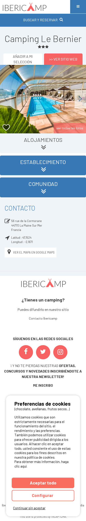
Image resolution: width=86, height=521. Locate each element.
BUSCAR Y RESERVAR (40, 20)
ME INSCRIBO (43, 385)
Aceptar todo (43, 482)
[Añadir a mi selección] (6, 128)
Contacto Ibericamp (43, 318)
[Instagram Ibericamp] (60, 352)
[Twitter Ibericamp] (43, 352)
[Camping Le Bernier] (43, 99)
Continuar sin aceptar (29, 508)
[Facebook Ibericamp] (26, 352)
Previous (5, 99)
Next (80, 99)
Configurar (43, 495)
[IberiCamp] (35, 6)
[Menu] (78, 6)
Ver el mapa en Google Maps (34, 252)
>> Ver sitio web (63, 59)
